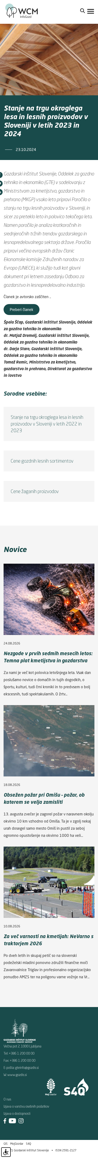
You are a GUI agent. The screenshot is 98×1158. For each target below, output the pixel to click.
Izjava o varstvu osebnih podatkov (26, 1106)
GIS (6, 1143)
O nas (7, 1099)
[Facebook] (5, 1120)
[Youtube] (12, 1120)
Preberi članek (21, 309)
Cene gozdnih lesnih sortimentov (42, 461)
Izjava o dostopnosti (17, 1113)
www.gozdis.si (17, 1074)
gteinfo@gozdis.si (27, 1067)
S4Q (28, 1143)
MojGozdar (16, 1143)
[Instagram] (21, 1120)
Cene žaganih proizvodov (35, 491)
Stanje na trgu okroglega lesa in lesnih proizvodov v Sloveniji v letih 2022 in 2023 (47, 424)
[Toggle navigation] (90, 11)
